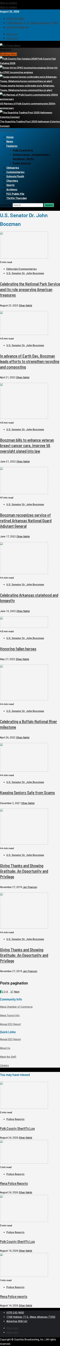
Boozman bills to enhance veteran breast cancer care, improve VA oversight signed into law (27, 445)
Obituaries (12, 167)
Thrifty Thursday (16, 198)
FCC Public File (15, 193)
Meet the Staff (8, 1056)
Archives (11, 189)
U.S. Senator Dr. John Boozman (25, 273)
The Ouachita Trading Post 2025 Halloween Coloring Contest (30, 123)
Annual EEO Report (10, 1024)
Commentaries (15, 172)
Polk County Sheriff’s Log (17, 1128)
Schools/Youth (15, 176)
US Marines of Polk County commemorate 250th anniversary (27, 105)
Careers (4, 1065)
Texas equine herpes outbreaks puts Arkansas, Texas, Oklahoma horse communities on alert (27, 87)
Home (10, 137)
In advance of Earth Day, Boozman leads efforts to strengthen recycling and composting (29, 361)
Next (16, 991)
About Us (5, 1048)
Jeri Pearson (30, 887)
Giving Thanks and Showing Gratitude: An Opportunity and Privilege (24, 871)
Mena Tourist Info (10, 1015)
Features (11, 146)
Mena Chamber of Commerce (16, 1006)
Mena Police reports (13, 1296)
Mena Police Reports (14, 1183)
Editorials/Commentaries (21, 269)
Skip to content (8, 2)
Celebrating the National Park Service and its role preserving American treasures (30, 289)
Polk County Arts (23, 150)
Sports (10, 185)
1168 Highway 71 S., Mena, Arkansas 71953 (32, 23)
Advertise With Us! (17, 27)
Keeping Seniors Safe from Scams (27, 792)
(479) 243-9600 (15, 18)
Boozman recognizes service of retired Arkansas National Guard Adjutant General (26, 520)
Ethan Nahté (25, 305)
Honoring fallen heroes (18, 648)
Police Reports (22, 163)
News (9, 141)
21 (12, 991)
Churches (12, 180)
